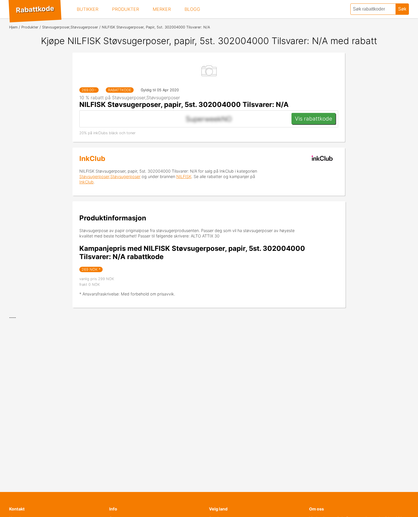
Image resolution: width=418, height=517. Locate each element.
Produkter (125, 9)
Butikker (87, 9)
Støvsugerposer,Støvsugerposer (109, 176)
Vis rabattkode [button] (313, 118)
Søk (402, 9)
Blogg (192, 9)
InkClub (92, 158)
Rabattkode (35, 9)
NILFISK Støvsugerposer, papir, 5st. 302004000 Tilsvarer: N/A (184, 104)
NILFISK (183, 176)
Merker (162, 9)
